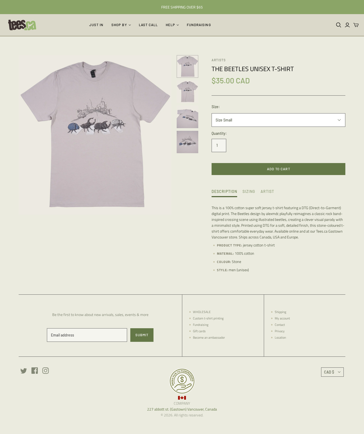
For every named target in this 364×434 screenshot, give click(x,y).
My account (282, 318)
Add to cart (278, 169)
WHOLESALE (202, 311)
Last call (148, 25)
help (170, 25)
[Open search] (338, 25)
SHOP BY (119, 25)
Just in (96, 25)
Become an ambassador (209, 337)
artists (219, 60)
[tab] (224, 193)
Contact (280, 324)
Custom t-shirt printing (208, 318)
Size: (216, 106)
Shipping (280, 311)
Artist (267, 191)
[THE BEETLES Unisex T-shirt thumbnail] (187, 91)
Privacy (280, 331)
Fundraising (200, 324)
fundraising (199, 25)
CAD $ (329, 372)
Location (280, 337)
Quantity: (219, 133)
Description (224, 191)
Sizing (248, 191)
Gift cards (199, 331)
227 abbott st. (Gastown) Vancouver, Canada (182, 409)
